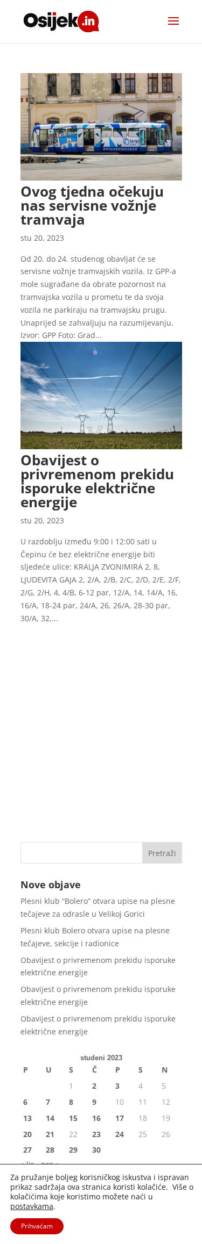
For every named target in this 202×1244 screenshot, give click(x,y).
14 (50, 1118)
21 (50, 1134)
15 (73, 1118)
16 (96, 1118)
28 (50, 1150)
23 (96, 1134)
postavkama (31, 1206)
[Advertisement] (101, 725)
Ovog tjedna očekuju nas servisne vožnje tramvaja (92, 205)
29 (73, 1150)
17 (119, 1118)
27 (27, 1150)
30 (96, 1150)
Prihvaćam (37, 1226)
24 (119, 1134)
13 (27, 1118)
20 (27, 1134)
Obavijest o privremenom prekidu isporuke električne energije (97, 481)
